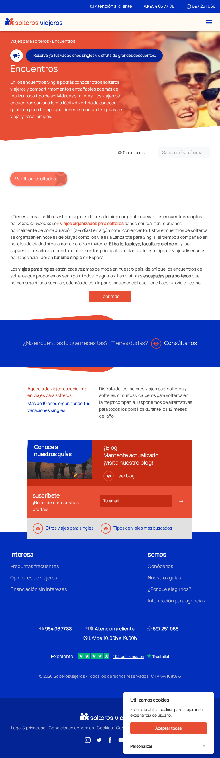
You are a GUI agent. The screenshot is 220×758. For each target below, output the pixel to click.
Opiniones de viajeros (33, 577)
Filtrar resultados (35, 178)
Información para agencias (176, 600)
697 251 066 (203, 6)
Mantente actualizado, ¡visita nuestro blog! (131, 458)
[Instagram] (88, 739)
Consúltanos (175, 343)
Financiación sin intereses (38, 589)
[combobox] (184, 152)
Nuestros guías (164, 577)
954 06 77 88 (159, 6)
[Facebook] (110, 739)
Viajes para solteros (29, 41)
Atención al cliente (111, 6)
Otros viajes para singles (65, 528)
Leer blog (120, 476)
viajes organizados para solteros (92, 223)
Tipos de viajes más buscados (137, 528)
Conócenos (160, 566)
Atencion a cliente (109, 628)
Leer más (110, 296)
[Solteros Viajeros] (33, 22)
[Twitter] (99, 739)
